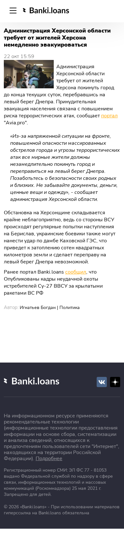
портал (109, 115)
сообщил (75, 272)
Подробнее (49, 458)
